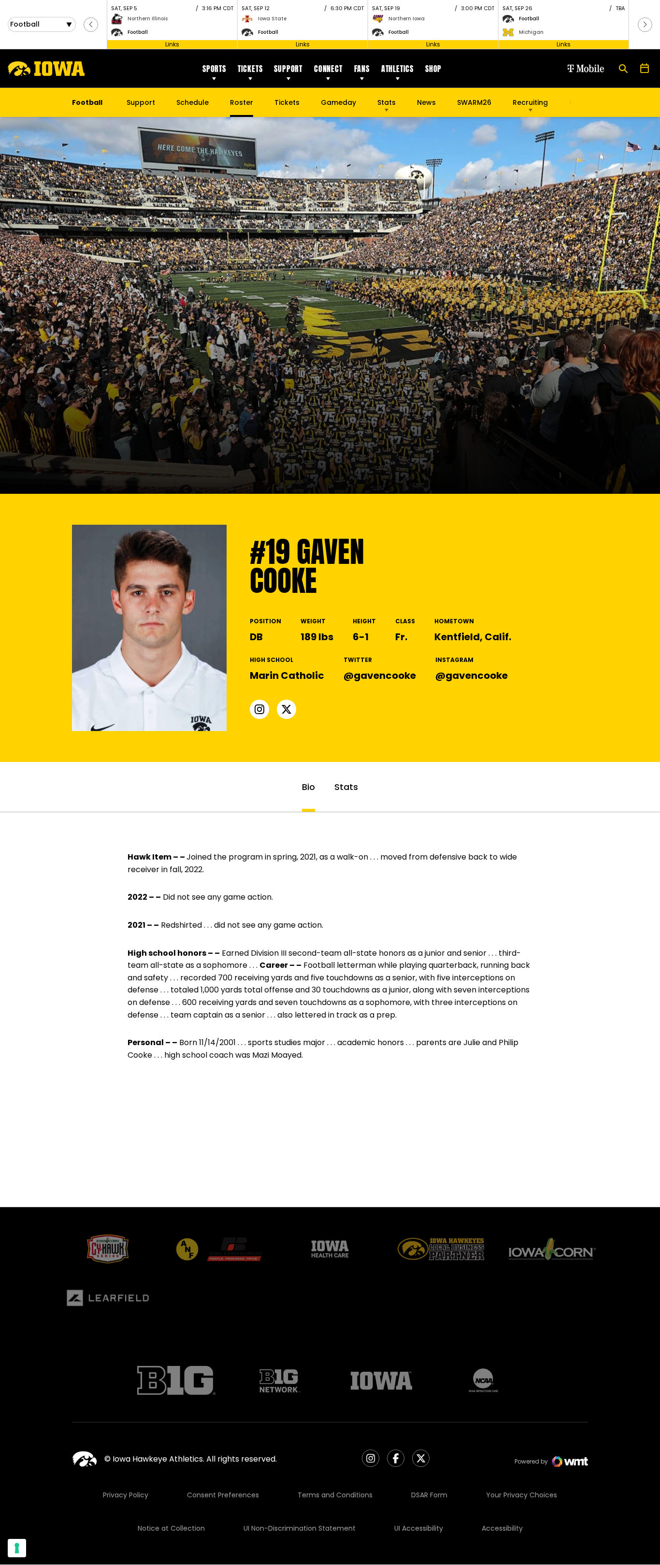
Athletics (397, 68)
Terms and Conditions (335, 1495)
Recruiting (530, 102)
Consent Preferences (223, 1495)
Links (172, 44)
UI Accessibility (418, 1528)
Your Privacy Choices (521, 1495)
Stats (386, 102)
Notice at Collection (171, 1528)
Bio (308, 787)
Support (288, 68)
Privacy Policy (125, 1495)
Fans (362, 68)
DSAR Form (429, 1495)
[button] (91, 24)
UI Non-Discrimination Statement (300, 1528)
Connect (328, 68)
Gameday (338, 102)
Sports (214, 68)
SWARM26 (474, 102)
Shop (433, 68)
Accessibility (502, 1528)
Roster (241, 102)
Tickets (250, 68)
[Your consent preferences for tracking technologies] (17, 1548)
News (426, 102)
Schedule (192, 102)
